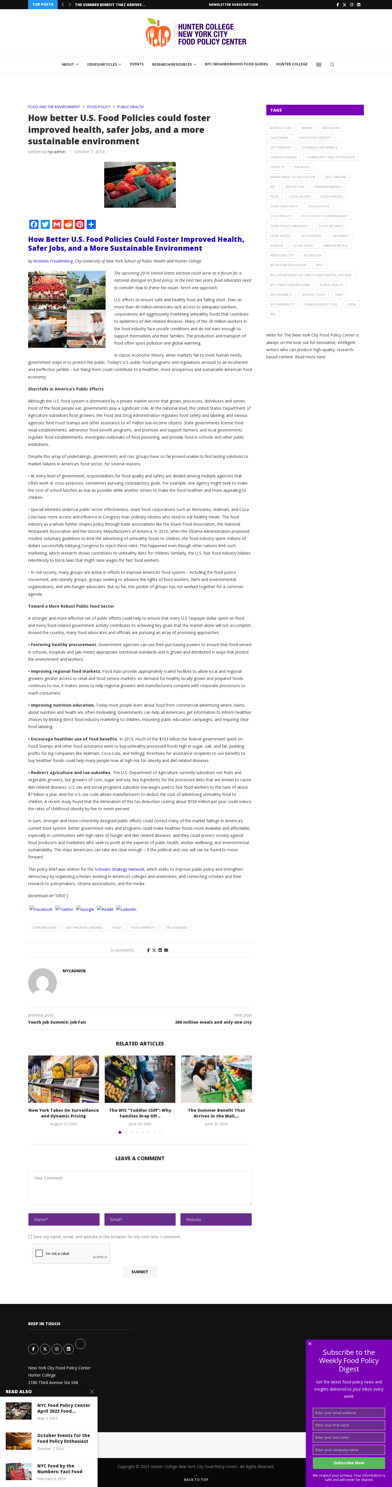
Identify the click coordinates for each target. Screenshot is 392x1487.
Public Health (332, 285)
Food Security (331, 226)
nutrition (312, 255)
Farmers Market (327, 186)
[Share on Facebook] (148, 950)
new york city (282, 255)
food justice (318, 206)
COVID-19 (277, 167)
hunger (276, 245)
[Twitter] (344, 4)
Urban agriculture (320, 304)
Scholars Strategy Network (119, 869)
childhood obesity (314, 137)
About (68, 64)
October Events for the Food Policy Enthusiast (63, 1438)
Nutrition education (288, 265)
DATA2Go (302, 167)
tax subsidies (176, 927)
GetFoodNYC (311, 236)
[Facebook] (338, 4)
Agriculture (281, 128)
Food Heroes (332, 196)
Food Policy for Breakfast (324, 216)
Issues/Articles (102, 64)
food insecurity (284, 206)
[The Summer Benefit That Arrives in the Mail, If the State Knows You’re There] (216, 1079)
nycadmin (56, 151)
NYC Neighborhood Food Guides (236, 64)
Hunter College (292, 64)
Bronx (307, 128)
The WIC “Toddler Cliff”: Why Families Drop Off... (140, 1113)
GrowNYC (340, 236)
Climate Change (283, 157)
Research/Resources (172, 64)
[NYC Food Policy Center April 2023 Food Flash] (19, 1411)
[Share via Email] (166, 950)
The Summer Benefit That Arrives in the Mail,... (216, 1113)
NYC (319, 265)
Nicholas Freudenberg (53, 261)
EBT (273, 186)
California (279, 137)
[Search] (332, 64)
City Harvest (281, 147)
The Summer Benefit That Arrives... (110, 4)
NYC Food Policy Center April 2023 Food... (63, 1408)
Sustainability (282, 304)
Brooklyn (330, 128)
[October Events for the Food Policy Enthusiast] (19, 1441)
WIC (273, 314)
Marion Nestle (335, 245)
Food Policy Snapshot (289, 226)
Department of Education (292, 177)
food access (300, 196)
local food (303, 245)
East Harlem (335, 177)
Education (295, 186)
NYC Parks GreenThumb (290, 285)
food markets (143, 927)
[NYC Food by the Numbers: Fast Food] (19, 1471)
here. (321, 356)
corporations (44, 927)
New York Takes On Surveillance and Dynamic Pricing (63, 1113)
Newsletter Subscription (233, 4)
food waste (280, 236)
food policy (280, 216)
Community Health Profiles (331, 157)
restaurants (281, 294)
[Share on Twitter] (154, 950)
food (116, 927)
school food (313, 294)
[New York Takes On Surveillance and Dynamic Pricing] (63, 1079)
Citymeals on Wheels (319, 147)
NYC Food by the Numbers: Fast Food (59, 1468)
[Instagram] (351, 4)
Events (136, 64)
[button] (63, 4)
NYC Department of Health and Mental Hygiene (311, 275)
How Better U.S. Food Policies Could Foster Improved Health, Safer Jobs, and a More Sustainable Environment (136, 243)
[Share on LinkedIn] (160, 950)
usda (352, 304)
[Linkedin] (358, 4)
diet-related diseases (84, 927)
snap (339, 294)
